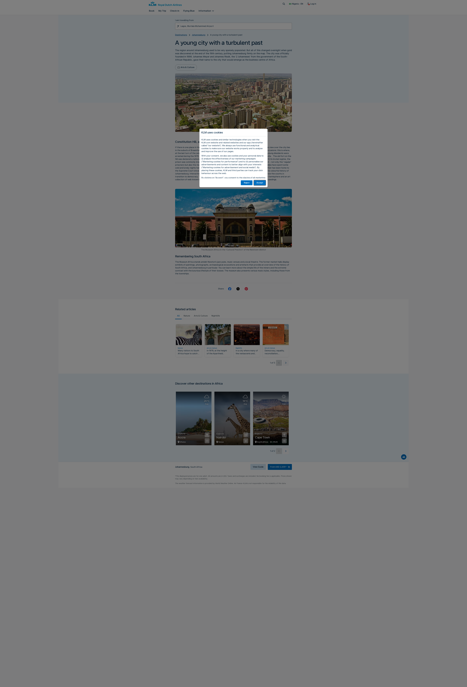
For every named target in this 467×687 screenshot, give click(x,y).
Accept (259, 183)
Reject (247, 183)
